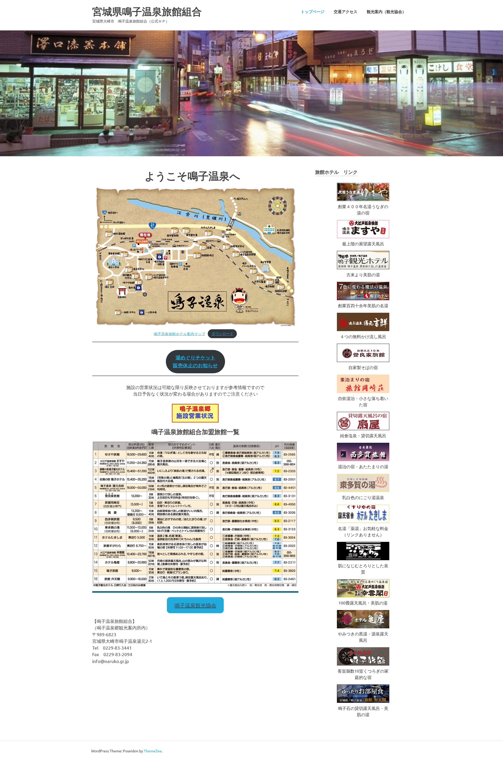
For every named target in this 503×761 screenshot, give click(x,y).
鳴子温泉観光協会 (195, 605)
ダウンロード (222, 333)
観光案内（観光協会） (386, 11)
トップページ (312, 11)
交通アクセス (345, 11)
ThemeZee (153, 750)
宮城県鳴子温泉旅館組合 (147, 12)
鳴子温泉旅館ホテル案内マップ (179, 333)
